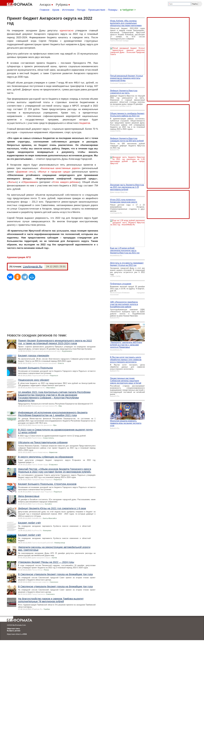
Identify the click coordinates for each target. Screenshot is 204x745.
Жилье (12, 182)
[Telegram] (24, 277)
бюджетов (84, 123)
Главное (44, 9)
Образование (29, 182)
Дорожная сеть (25, 171)
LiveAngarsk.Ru (32, 266)
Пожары (112, 9)
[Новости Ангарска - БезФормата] (16, 3)
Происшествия (96, 9)
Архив (55, 9)
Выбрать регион (13, 631)
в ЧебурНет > (128, 9)
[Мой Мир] (32, 277)
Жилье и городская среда (54, 171)
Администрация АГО (19, 257)
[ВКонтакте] (10, 277)
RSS (25, 634)
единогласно (66, 30)
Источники (68, 9)
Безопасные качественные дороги (60, 168)
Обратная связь (13, 629)
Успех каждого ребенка (65, 182)
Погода (81, 9)
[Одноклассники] (17, 277)
